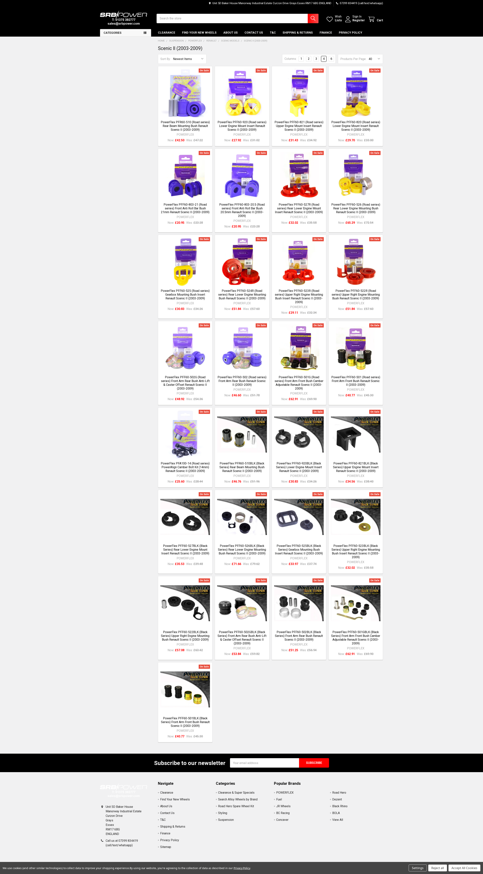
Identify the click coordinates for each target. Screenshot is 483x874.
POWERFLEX (285, 792)
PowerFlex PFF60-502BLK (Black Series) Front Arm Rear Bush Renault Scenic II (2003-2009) (299, 635)
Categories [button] (113, 33)
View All (337, 820)
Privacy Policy (350, 32)
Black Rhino (340, 806)
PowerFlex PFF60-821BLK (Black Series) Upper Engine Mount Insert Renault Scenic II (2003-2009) (355, 467)
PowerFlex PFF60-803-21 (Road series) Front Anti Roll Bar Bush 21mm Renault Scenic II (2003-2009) (185, 208)
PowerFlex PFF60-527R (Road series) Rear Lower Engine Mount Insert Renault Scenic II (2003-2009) (299, 208)
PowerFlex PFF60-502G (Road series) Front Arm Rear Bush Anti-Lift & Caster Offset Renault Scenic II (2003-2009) (185, 382)
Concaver (282, 820)
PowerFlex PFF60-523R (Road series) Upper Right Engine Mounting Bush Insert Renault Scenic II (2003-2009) (299, 296)
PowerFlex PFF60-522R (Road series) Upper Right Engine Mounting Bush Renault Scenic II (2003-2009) (355, 294)
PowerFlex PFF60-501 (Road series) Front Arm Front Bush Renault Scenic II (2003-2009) (355, 381)
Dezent (337, 799)
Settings (418, 868)
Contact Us (254, 32)
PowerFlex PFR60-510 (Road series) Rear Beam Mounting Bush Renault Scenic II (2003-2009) (185, 125)
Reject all (437, 868)
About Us (230, 32)
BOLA (336, 813)
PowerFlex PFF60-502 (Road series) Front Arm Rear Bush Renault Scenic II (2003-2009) (242, 381)
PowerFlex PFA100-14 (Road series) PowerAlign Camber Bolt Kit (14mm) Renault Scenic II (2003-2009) (185, 467)
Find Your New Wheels (199, 32)
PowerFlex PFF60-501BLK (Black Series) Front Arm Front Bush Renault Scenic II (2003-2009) (185, 722)
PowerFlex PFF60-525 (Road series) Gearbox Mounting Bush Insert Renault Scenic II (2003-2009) (185, 294)
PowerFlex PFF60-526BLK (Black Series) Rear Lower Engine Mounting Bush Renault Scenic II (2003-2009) (242, 549)
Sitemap (165, 847)
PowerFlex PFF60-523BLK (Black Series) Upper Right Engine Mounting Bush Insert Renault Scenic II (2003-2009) (355, 551)
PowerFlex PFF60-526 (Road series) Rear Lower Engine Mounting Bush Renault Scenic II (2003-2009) (355, 208)
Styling (222, 813)
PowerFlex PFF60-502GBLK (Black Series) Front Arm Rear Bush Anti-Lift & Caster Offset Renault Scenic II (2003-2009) (242, 637)
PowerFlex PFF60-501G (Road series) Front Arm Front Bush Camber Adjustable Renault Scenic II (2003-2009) (299, 382)
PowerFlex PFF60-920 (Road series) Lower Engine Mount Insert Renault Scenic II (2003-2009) (242, 125)
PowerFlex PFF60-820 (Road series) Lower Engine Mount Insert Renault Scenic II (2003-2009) (355, 125)
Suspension (226, 820)
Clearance (166, 32)
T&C (273, 32)
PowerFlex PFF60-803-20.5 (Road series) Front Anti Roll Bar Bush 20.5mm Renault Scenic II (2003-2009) (242, 210)
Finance (326, 32)
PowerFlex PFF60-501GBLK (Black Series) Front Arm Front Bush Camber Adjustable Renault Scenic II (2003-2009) (355, 637)
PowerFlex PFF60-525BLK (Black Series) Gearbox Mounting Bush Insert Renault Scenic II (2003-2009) (299, 549)
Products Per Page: (353, 59)
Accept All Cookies (464, 868)
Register (358, 20)
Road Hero (339, 792)
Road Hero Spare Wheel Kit (236, 806)
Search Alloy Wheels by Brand (238, 799)
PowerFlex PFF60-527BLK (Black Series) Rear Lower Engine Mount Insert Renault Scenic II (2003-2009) (185, 549)
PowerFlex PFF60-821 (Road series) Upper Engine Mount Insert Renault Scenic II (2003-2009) (299, 125)
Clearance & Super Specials (236, 792)
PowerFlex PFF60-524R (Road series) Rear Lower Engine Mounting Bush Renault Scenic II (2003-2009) (242, 294)
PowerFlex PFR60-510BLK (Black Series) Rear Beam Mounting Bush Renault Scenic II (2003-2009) (242, 467)
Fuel (279, 799)
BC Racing (283, 813)
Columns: (291, 59)
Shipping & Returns (298, 32)
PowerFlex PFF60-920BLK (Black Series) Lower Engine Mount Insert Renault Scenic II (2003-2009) (299, 467)
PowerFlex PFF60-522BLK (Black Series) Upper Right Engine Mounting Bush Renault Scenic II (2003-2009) (185, 635)
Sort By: (165, 59)
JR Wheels (283, 806)
